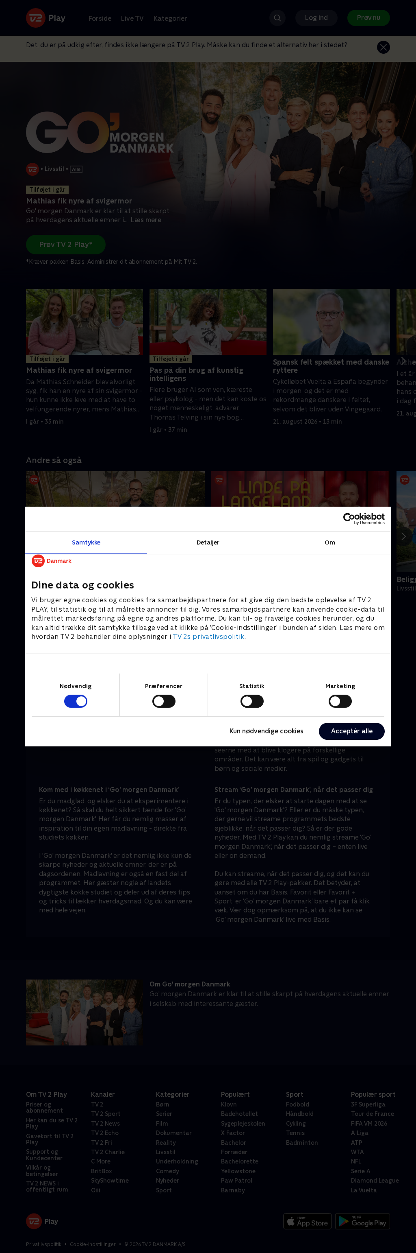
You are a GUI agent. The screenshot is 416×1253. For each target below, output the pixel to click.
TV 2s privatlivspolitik (209, 637)
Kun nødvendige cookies (266, 731)
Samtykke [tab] (86, 542)
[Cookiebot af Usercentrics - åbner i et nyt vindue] (349, 519)
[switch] (164, 701)
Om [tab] (330, 542)
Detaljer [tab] (208, 542)
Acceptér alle (352, 731)
